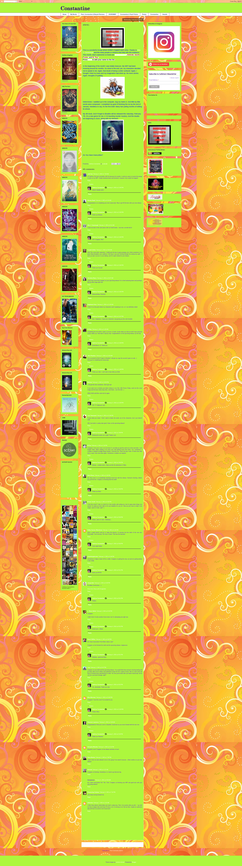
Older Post (138, 844)
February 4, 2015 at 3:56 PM (115, 462)
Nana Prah (65, 488)
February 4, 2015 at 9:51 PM (115, 570)
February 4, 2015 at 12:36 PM (105, 415)
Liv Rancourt (66, 485)
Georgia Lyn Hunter (68, 472)
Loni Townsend (91, 415)
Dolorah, (130, 55)
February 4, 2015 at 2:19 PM (99, 445)
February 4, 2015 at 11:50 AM (104, 355)
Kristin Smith (91, 501)
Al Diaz (89, 329)
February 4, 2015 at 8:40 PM (103, 639)
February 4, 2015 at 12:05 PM (100, 382)
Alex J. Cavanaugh (92, 225)
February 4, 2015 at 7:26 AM (101, 174)
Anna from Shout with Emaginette (96, 589)
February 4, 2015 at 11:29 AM (100, 329)
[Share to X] (116, 164)
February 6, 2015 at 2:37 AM (100, 769)
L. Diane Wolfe (91, 611)
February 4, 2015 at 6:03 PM (102, 583)
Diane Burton (91, 757)
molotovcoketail (120, 862)
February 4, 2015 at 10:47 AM (105, 278)
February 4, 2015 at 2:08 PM (115, 432)
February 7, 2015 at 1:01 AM (101, 802)
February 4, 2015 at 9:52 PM (115, 684)
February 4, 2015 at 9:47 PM (98, 667)
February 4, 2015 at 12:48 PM (115, 343)
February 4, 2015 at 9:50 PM (115, 517)
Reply (89, 180)
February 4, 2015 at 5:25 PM (110, 530)
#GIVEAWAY (112, 14)
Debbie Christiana (67, 469)
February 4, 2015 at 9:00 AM (104, 250)
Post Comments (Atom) (116, 850)
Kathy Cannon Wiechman (94, 530)
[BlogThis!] (114, 164)
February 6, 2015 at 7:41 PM (107, 792)
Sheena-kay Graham (93, 792)
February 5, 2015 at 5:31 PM (106, 747)
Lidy (88, 667)
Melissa (89, 382)
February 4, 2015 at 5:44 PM (106, 556)
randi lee (90, 174)
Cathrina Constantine (98, 187)
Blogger (134, 862)
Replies (91, 184)
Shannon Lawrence (93, 722)
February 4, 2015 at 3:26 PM (102, 475)
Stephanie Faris (92, 304)
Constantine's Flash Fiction (129, 14)
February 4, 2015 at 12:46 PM (115, 237)
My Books (73, 14)
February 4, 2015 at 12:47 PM (115, 316)
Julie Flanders (91, 355)
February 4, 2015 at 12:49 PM (115, 402)
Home (64, 14)
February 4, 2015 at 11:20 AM (105, 304)
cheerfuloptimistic (92, 556)
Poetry (144, 14)
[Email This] (112, 164)
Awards (164, 14)
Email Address (154, 80)
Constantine (75, 8)
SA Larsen (65, 491)
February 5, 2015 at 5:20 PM (115, 734)
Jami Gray (65, 475)
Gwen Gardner (120, 55)
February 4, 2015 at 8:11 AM (106, 225)
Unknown (90, 802)
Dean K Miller (91, 639)
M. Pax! (95, 57)
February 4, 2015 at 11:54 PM (115, 709)
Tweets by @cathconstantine (156, 117)
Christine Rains (91, 278)
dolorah (89, 769)
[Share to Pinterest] (119, 164)
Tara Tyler (65, 494)
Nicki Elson (90, 475)
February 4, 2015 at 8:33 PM (104, 611)
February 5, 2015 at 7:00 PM (103, 757)
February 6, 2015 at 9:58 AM (103, 780)
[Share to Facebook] (118, 164)
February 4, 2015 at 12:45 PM (115, 187)
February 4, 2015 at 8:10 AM (103, 200)
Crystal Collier (91, 250)
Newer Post (87, 844)
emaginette (90, 583)
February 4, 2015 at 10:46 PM (104, 697)
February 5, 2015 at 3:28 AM (107, 722)
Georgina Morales (92, 747)
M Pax (89, 445)
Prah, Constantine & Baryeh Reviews (93, 14)
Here (90, 60)
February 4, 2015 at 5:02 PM (103, 501)
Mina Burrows (91, 697)
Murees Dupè (91, 200)
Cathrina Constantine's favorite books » (68, 587)
